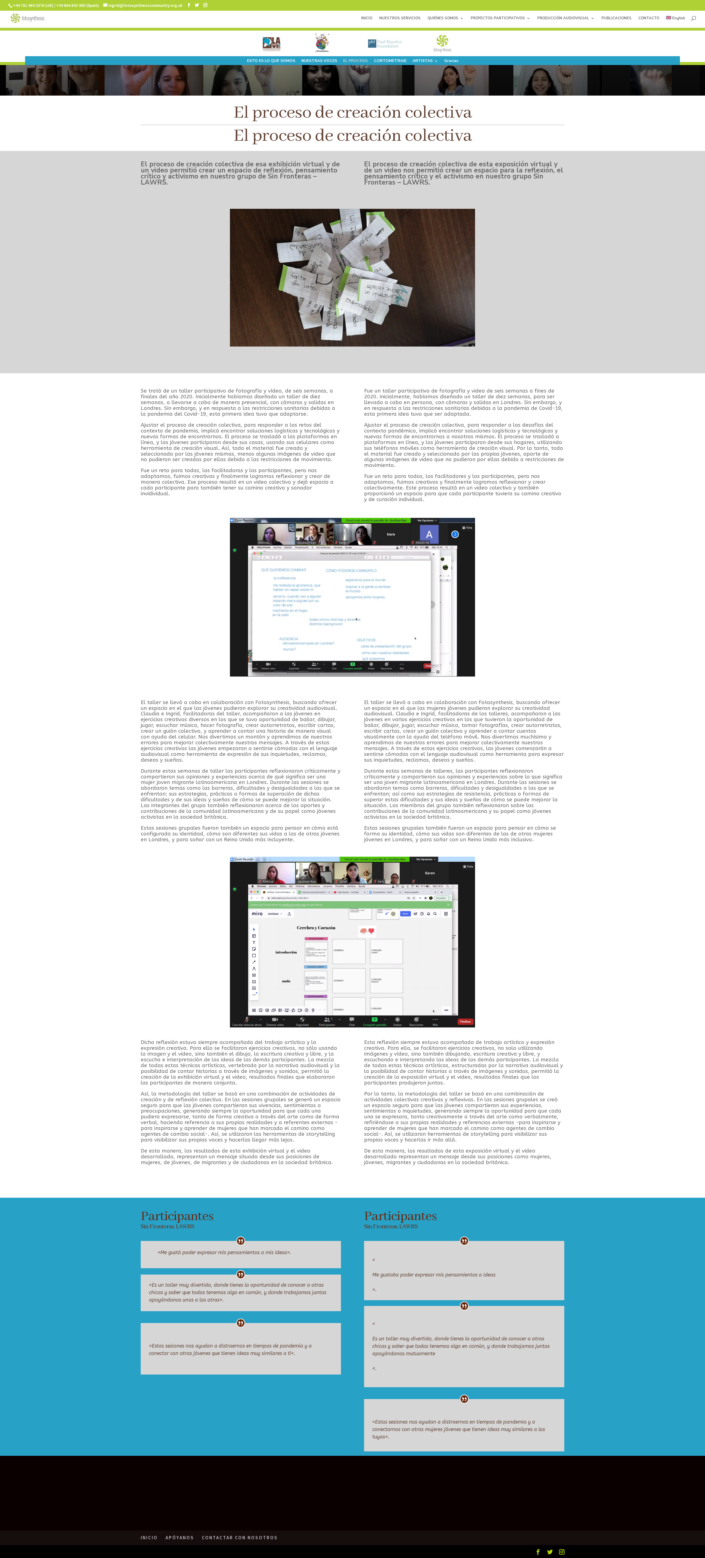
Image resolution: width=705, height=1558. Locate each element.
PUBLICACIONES (616, 18)
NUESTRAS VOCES (319, 61)
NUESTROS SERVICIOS (400, 18)
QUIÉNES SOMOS (442, 18)
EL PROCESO (355, 61)
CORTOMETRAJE (390, 61)
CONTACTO (648, 18)
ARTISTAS (423, 61)
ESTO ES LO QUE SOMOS (271, 61)
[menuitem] (675, 22)
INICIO (366, 18)
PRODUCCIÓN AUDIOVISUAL (563, 18)
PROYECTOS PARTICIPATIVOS (498, 18)
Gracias (451, 61)
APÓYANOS (180, 1538)
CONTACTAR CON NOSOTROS (240, 1538)
